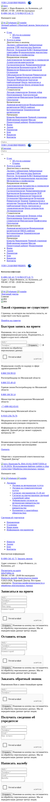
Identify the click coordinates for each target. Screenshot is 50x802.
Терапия (10, 77)
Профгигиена (40, 97)
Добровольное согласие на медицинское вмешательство (26, 501)
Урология (11, 80)
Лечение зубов (35, 92)
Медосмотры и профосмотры (20, 55)
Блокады (11, 117)
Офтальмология (14, 75)
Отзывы (16, 37)
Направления (13, 522)
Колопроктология (28, 67)
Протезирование (14, 95)
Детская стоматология (17, 92)
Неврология (25, 70)
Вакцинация (21, 117)
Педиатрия (27, 75)
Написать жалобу (9, 578)
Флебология (22, 80)
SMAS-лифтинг (27, 107)
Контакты (11, 137)
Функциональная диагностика (32, 52)
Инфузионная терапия (17, 119)
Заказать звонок (25, 558)
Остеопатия (12, 72)
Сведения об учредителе (12, 517)
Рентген (10, 50)
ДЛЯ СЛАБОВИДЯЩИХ (13, 2)
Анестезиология (14, 60)
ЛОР (39, 67)
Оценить (5, 449)
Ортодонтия (12, 100)
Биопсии (37, 47)
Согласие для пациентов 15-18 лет (28, 493)
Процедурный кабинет (17, 122)
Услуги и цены (14, 40)
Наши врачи (12, 527)
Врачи (9, 124)
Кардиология (13, 67)
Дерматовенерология (35, 65)
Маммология (13, 70)
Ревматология (39, 75)
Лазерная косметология (18, 105)
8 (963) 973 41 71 (25, 13)
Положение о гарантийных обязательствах (25, 511)
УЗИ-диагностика (23, 47)
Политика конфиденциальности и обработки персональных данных (23, 584)
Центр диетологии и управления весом (24, 83)
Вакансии (11, 134)
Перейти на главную (11, 320)
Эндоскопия (20, 50)
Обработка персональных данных (28, 469)
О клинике (12, 525)
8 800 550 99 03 (8, 373)
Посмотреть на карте (11, 570)
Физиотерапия (36, 122)
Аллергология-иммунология (20, 62)
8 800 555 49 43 (8, 382)
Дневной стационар (37, 117)
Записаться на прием (28, 578)
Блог (9, 132)
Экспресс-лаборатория (17, 45)
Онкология (36, 70)
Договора (11, 483)
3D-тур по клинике (21, 35)
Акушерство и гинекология (36, 60)
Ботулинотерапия (15, 110)
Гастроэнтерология (16, 65)
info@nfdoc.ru (7, 573)
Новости (11, 541)
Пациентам (12, 129)
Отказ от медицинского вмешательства (23, 506)
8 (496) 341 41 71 (9, 13)
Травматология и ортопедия (28, 77)
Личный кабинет (9, 25)
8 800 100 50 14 (8, 394)
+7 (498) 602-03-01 (9, 406)
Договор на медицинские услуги (27, 485)
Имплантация (26, 97)
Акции (10, 127)
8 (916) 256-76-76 (9, 416)
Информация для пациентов (20, 530)
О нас (9, 32)
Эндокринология (15, 87)
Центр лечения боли (34, 85)
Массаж (32, 119)
